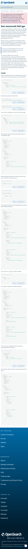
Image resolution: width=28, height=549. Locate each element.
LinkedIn (4, 506)
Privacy (3, 484)
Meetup (4, 514)
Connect (4, 498)
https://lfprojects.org (18, 546)
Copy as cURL (21, 92)
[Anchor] (6, 73)
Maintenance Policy (8, 468)
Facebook (4, 518)
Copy (14, 92)
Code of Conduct (7, 434)
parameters (5, 50)
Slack (2, 446)
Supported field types (5, 11)
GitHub (3, 442)
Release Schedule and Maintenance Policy (12, 22)
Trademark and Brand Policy (11, 480)
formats (19, 48)
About (3, 460)
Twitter (3, 502)
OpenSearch (8, 2)
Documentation (6, 7)
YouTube (4, 510)
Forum (3, 438)
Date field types (12, 11)
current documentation (7, 19)
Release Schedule (7, 464)
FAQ (2, 472)
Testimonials (5, 476)
